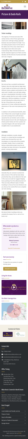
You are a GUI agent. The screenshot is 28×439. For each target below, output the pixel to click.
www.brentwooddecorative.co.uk (12, 357)
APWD (19, 433)
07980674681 (7, 1)
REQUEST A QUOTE (10, 269)
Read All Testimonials (14, 248)
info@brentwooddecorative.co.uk (12, 354)
